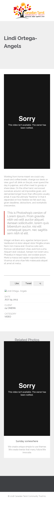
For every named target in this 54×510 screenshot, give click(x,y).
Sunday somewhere (27, 441)
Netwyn (27, 507)
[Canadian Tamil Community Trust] (28, 10)
